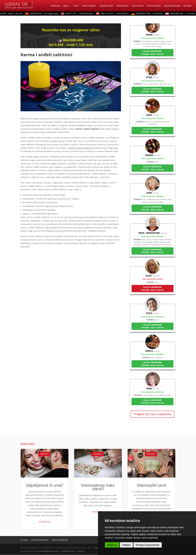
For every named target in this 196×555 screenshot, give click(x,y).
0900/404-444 (177, 13)
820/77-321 (74, 13)
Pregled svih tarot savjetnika (152, 414)
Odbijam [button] (126, 545)
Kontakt (187, 6)
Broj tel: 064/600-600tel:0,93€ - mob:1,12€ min (152, 44)
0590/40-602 (39, 13)
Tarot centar (138, 6)
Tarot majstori (89, 6)
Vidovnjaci (44, 454)
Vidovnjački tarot (151, 489)
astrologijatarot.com (48, 551)
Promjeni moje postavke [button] (147, 545)
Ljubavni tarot (106, 6)
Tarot (76, 6)
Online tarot (122, 6)
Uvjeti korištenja (60, 540)
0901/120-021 (109, 13)
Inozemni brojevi (172, 6)
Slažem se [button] (112, 545)
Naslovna (55, 6)
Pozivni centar (154, 6)
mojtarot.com (68, 551)
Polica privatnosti (39, 540)
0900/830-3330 (144, 13)
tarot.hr (81, 551)
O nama (24, 540)
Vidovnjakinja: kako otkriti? (98, 489)
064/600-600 (73, 40)
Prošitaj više (44, 521)
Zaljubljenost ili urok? (44, 489)
